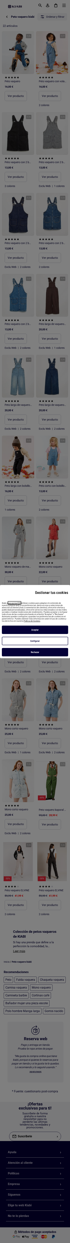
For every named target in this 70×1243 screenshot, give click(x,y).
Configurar (35, 641)
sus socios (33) (14, 603)
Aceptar (35, 629)
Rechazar (35, 652)
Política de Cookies (32, 621)
